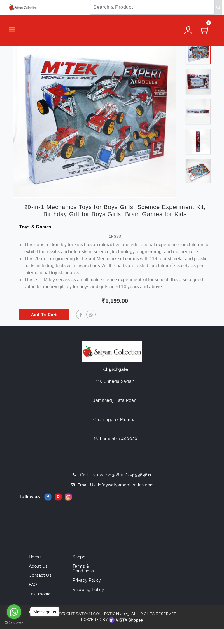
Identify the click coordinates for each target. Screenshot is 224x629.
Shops (79, 557)
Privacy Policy (87, 580)
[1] (205, 32)
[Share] (81, 314)
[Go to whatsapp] (14, 611)
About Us (38, 566)
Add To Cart (44, 314)
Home (35, 557)
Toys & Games (35, 226)
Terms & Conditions (83, 569)
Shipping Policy (88, 589)
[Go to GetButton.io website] (14, 623)
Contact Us (40, 575)
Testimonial (40, 594)
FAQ (33, 584)
